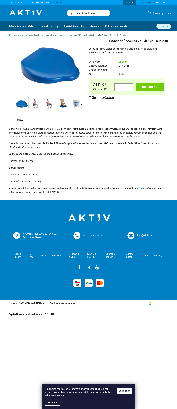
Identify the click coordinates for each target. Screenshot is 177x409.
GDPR (145, 255)
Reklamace (57, 255)
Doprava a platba (74, 255)
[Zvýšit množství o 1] (131, 87)
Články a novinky (91, 255)
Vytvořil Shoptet (160, 303)
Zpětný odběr (129, 255)
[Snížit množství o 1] (117, 87)
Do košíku (149, 87)
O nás (31, 255)
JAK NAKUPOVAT (17, 2)
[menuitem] (21, 26)
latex (142, 188)
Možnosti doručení (98, 70)
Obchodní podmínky (40, 2)
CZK (128, 2)
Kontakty (158, 255)
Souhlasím (124, 391)
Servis (43, 255)
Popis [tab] (20, 120)
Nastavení (52, 402)
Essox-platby (18, 255)
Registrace (160, 2)
